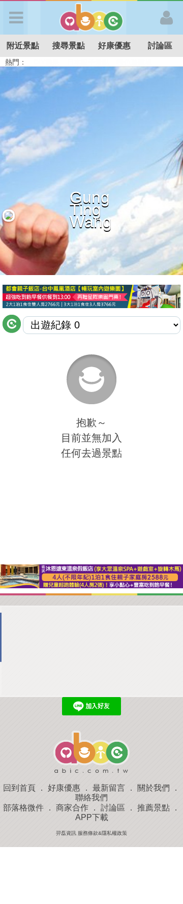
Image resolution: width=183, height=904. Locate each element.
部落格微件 (23, 807)
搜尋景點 (68, 45)
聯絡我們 (91, 797)
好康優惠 (114, 45)
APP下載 (91, 817)
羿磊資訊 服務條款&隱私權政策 (91, 833)
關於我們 (153, 788)
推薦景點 (153, 807)
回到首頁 (19, 788)
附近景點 (23, 45)
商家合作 (72, 807)
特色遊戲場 (134, 62)
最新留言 (109, 788)
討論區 (160, 45)
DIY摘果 (46, 62)
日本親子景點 (88, 62)
